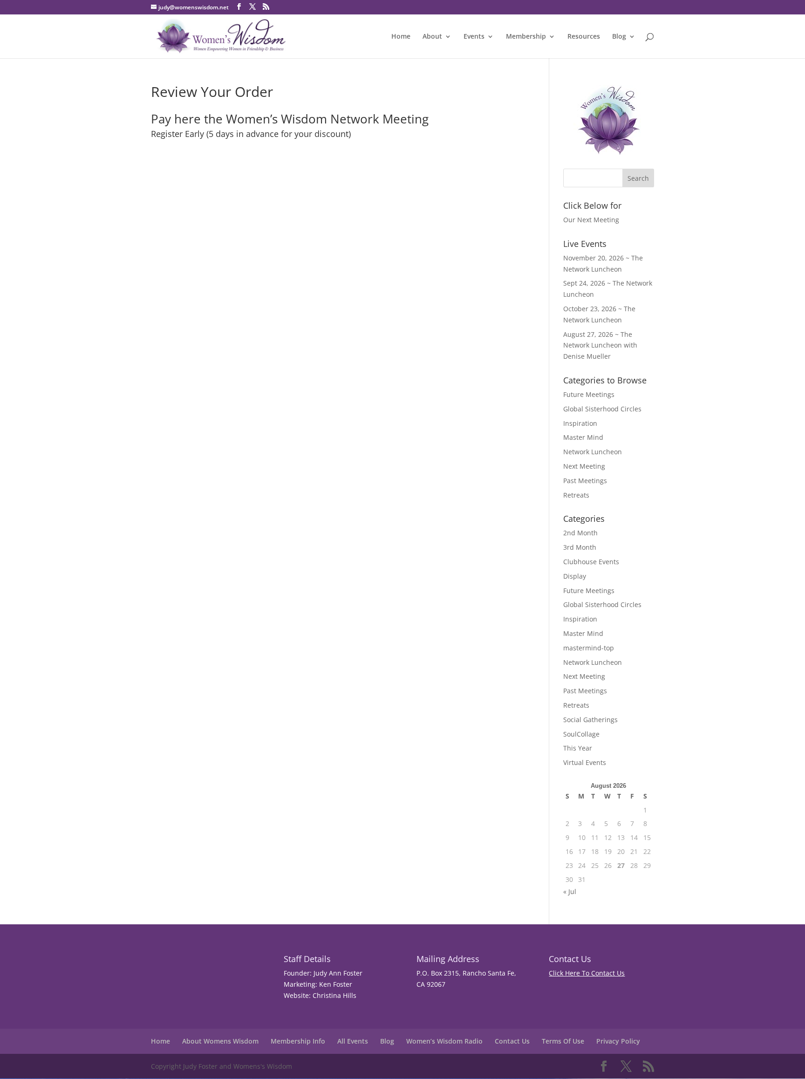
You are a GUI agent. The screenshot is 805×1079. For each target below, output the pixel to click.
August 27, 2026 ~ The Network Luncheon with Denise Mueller (600, 345)
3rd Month (579, 547)
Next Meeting (584, 466)
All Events (352, 1041)
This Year (577, 748)
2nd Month (580, 532)
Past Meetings (585, 480)
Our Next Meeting (591, 219)
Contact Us (512, 1041)
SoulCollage (581, 734)
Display (574, 576)
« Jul (569, 891)
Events (474, 37)
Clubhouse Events (591, 561)
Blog (619, 37)
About (432, 37)
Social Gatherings (590, 719)
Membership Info (298, 1041)
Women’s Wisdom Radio (444, 1041)
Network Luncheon (592, 451)
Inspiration (580, 423)
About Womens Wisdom (220, 1041)
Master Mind (583, 437)
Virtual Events (584, 762)
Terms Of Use (563, 1041)
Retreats (576, 495)
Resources (583, 37)
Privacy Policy (618, 1041)
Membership (526, 37)
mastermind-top (588, 647)
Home (400, 37)
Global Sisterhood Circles (602, 408)
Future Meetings (588, 394)
